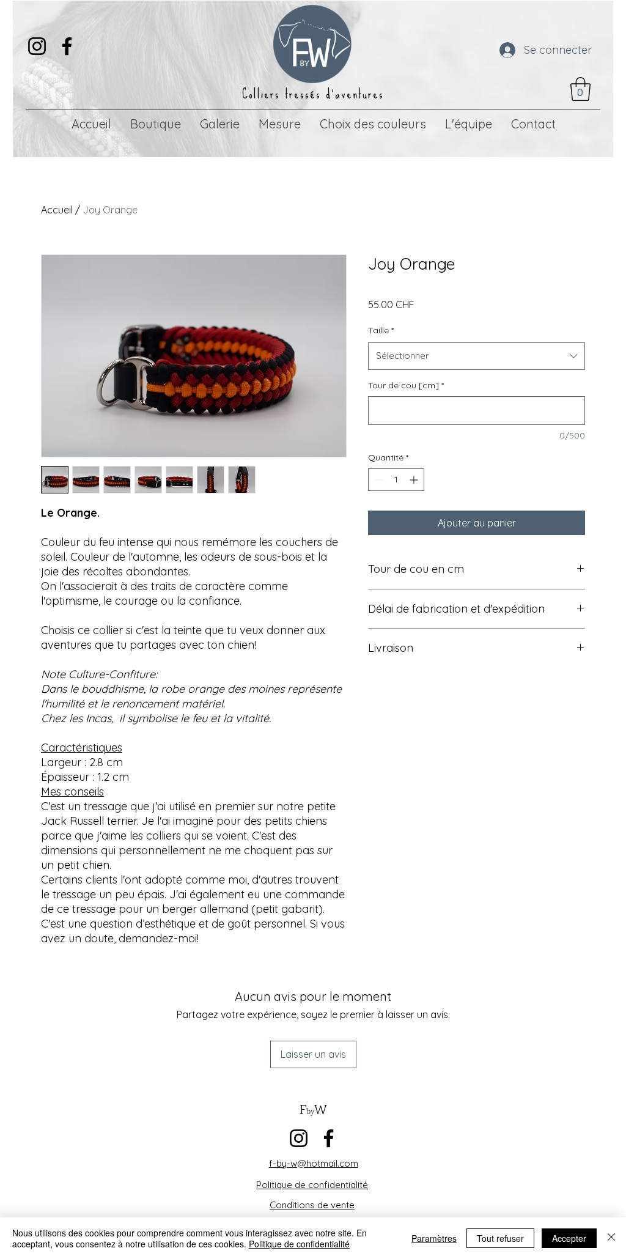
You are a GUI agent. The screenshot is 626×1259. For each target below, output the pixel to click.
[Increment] (414, 479)
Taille (381, 330)
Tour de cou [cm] (406, 385)
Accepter (569, 1238)
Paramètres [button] (434, 1238)
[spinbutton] (396, 479)
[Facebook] (67, 46)
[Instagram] (37, 46)
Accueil (57, 210)
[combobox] (476, 355)
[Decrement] (377, 479)
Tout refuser (500, 1238)
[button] (580, 89)
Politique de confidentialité (299, 1244)
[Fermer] (611, 1238)
